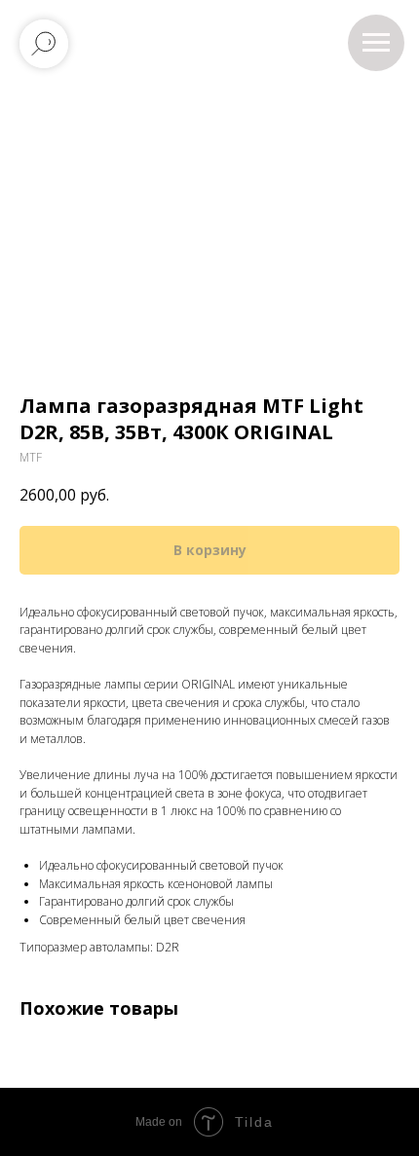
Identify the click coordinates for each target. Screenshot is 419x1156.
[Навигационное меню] (376, 43)
